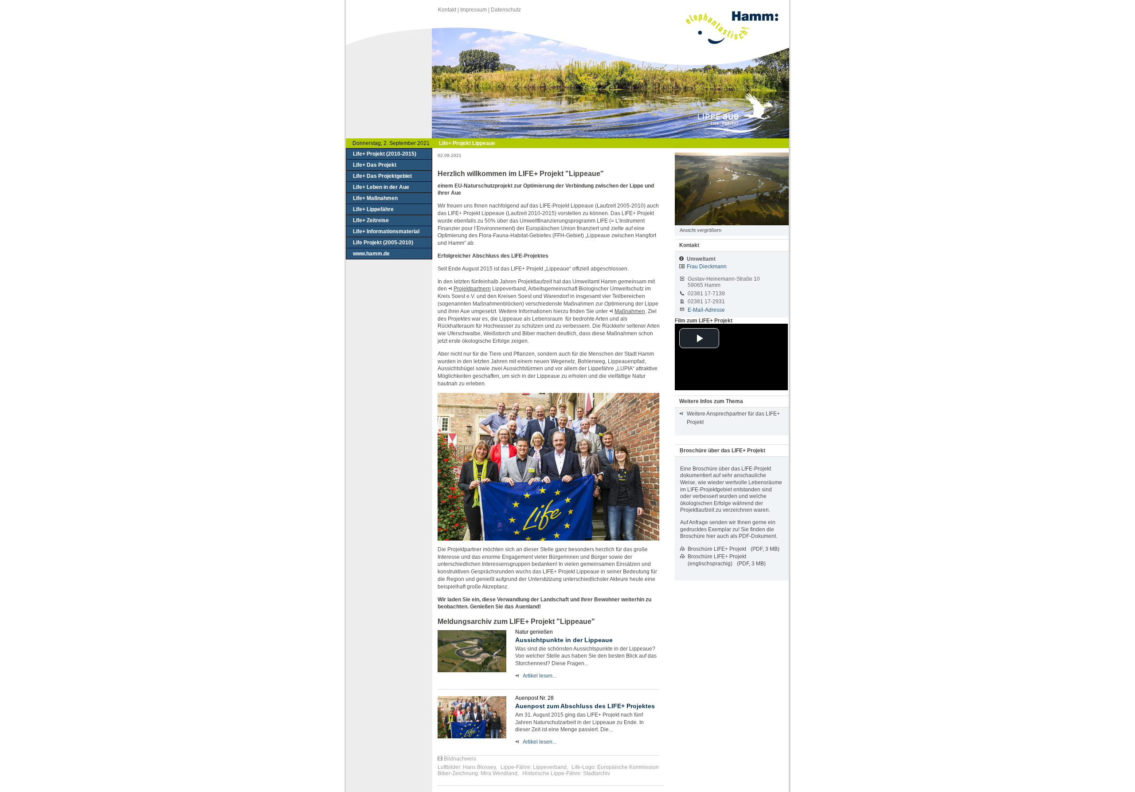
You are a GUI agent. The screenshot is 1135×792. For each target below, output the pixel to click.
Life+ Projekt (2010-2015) (384, 154)
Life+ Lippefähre (373, 209)
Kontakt (447, 10)
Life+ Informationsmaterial (386, 231)
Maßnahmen (629, 311)
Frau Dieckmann (707, 266)
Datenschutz (506, 10)
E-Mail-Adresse (706, 310)
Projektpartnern (472, 289)
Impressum (473, 10)
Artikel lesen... (539, 676)
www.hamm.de (371, 254)
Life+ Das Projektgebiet (382, 176)
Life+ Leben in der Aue (381, 187)
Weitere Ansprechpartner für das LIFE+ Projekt (733, 418)
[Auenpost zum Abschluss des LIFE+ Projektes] (472, 717)
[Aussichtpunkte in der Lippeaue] (472, 651)
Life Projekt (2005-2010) (383, 242)
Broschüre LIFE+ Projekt (717, 549)
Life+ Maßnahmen (375, 198)
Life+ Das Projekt (374, 165)
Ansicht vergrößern (700, 230)
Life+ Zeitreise (371, 220)
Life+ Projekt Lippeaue (467, 143)
